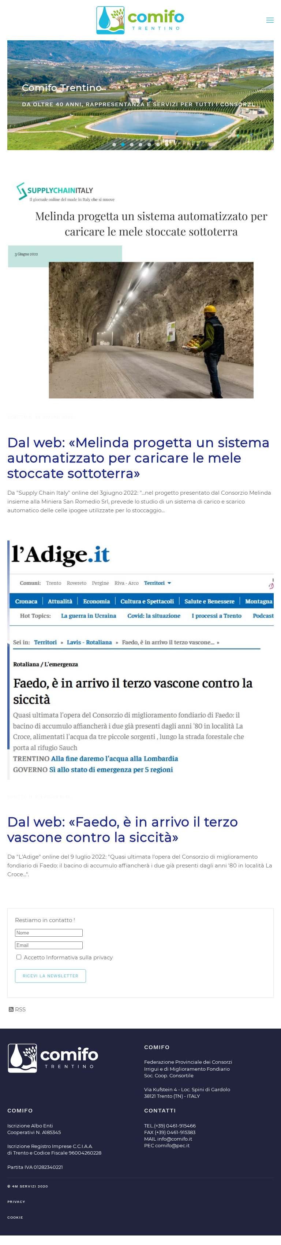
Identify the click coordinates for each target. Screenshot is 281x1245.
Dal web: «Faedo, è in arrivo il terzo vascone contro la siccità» (122, 829)
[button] (270, 20)
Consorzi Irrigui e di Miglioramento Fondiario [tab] (132, 144)
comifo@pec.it (172, 1145)
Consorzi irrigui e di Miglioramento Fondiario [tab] (158, 144)
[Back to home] (140, 20)
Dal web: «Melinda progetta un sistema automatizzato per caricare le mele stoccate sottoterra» (138, 458)
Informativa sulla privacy (79, 957)
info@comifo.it (174, 1139)
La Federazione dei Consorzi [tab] (140, 144)
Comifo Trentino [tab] (123, 144)
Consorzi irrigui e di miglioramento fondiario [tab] (114, 144)
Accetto (67, 957)
